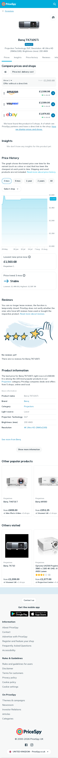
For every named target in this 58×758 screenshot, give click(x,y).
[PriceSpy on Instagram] (32, 744)
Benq (26, 401)
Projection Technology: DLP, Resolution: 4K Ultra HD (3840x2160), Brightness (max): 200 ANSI (29, 49)
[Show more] (4, 93)
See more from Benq (11, 439)
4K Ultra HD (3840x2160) (35, 427)
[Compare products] (53, 17)
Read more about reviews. (32, 314)
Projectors (9, 11)
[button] (5, 72)
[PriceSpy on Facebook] (26, 744)
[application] (29, 222)
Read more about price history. (41, 172)
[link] (17, 491)
